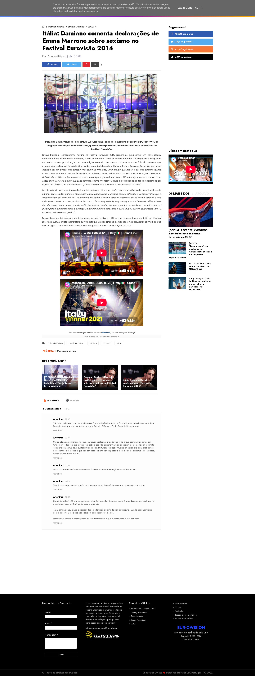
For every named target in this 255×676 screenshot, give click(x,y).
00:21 (67, 465)
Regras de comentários (186, 614)
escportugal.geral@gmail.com (102, 628)
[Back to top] (248, 669)
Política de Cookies (184, 618)
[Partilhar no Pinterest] (86, 64)
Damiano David (56, 26)
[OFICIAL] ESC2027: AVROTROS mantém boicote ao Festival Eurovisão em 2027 (188, 233)
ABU (133, 623)
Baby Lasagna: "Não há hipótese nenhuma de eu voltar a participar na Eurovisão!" (200, 284)
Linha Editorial (181, 603)
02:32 (67, 497)
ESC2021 (106, 343)
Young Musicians (139, 612)
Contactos (179, 611)
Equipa (178, 607)
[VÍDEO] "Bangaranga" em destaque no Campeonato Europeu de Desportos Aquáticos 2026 (190, 250)
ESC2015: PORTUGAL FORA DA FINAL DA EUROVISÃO (200, 266)
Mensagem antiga (66, 351)
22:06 (67, 419)
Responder (57, 430)
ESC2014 (92, 26)
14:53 (67, 481)
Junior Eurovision (139, 620)
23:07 (67, 438)
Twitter (114, 333)
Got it (199, 7)
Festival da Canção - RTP (143, 608)
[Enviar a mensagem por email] (95, 64)
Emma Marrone (76, 26)
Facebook (106, 333)
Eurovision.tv (137, 616)
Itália (118, 343)
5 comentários (52, 408)
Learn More (185, 7)
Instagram (123, 333)
